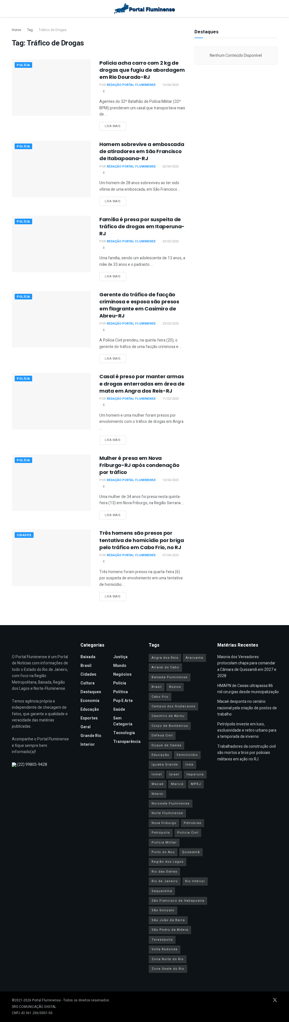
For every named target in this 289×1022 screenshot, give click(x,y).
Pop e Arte (123, 701)
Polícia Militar (164, 842)
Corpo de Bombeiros (170, 725)
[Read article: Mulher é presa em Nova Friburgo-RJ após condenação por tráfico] (51, 483)
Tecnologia (124, 733)
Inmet (157, 774)
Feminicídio (187, 755)
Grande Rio (90, 736)
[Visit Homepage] (145, 8)
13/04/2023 (170, 480)
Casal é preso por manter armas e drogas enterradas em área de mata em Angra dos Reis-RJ (141, 383)
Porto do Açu (163, 852)
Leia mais (115, 126)
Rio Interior (195, 881)
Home (16, 29)
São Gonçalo (163, 910)
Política (120, 692)
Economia (89, 701)
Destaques (90, 692)
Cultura (87, 683)
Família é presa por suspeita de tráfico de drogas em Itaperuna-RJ (142, 226)
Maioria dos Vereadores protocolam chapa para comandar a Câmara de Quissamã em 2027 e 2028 (246, 666)
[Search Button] (274, 8)
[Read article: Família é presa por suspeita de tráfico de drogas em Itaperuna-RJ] (51, 244)
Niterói (157, 793)
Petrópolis (161, 832)
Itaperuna (195, 774)
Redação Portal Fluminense (131, 84)
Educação (89, 709)
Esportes (89, 718)
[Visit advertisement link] (235, 123)
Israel (174, 774)
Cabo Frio (160, 696)
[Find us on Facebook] (252, 1000)
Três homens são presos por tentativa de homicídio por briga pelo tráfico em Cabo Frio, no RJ (141, 540)
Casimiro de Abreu (168, 716)
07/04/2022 (170, 555)
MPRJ (196, 784)
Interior (87, 744)
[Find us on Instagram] (267, 1000)
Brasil (85, 666)
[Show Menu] (14, 8)
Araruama (194, 657)
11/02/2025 (170, 398)
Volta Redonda (165, 949)
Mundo (119, 666)
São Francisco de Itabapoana (178, 900)
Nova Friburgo (164, 823)
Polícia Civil (187, 832)
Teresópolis (162, 939)
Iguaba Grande (165, 764)
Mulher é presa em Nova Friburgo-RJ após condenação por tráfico (139, 465)
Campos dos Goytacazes (173, 706)
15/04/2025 (170, 84)
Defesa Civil (162, 735)
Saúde (119, 709)
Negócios (122, 674)
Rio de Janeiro (165, 881)
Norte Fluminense (167, 813)
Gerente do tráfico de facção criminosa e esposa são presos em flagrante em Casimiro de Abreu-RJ (139, 305)
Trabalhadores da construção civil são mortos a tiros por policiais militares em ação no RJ (246, 752)
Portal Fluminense (46, 1000)
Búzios (175, 686)
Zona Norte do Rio (168, 959)
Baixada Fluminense (170, 677)
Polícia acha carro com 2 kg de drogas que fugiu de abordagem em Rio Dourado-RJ (142, 70)
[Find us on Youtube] (259, 1000)
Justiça (120, 657)
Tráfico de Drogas (53, 29)
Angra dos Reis (165, 657)
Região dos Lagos (167, 861)
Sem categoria (122, 721)
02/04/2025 (170, 166)
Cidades (24, 535)
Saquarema (162, 891)
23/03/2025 (170, 241)
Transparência (127, 742)
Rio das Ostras (164, 871)
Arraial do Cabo (165, 667)
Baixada (87, 657)
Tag (30, 29)
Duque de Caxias (166, 745)
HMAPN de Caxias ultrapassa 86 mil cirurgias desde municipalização (248, 689)
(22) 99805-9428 (32, 764)
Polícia (23, 65)
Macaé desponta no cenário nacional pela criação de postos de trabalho (247, 708)
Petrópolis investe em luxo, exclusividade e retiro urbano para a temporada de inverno (246, 730)
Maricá (177, 784)
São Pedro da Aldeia (170, 929)
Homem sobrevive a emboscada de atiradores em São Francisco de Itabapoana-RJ (141, 151)
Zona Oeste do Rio (168, 968)
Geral (85, 727)
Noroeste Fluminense (171, 803)
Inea (189, 764)
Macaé (158, 784)
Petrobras (192, 823)
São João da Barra (168, 920)
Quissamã (191, 852)
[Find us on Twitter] (275, 1000)
